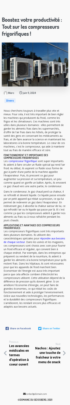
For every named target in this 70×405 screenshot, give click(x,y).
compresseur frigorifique (22, 161)
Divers (10, 100)
